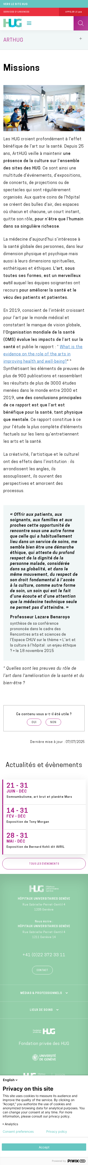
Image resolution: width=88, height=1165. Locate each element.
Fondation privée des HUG (44, 1044)
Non (53, 722)
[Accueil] (12, 23)
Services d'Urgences (16, 12)
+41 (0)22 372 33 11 (44, 955)
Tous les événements (44, 864)
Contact (42, 970)
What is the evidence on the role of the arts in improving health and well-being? (43, 354)
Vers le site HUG (15, 4)
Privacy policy (56, 1131)
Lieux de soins (41, 1010)
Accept (44, 1147)
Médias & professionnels (41, 993)
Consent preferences (18, 1131)
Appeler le (73, 12)
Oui (34, 722)
